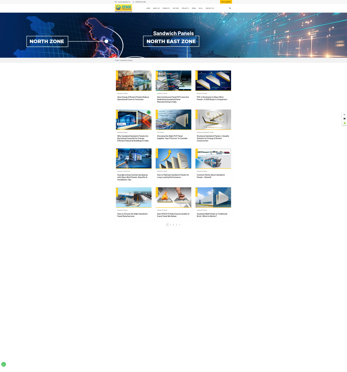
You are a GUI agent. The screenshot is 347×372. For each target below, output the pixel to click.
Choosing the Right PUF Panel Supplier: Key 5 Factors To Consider (172, 137)
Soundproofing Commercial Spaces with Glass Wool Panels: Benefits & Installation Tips (132, 177)
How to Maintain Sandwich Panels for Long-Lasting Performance (173, 176)
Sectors (176, 8)
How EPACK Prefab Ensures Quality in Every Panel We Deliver (173, 215)
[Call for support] (344, 114)
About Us (156, 8)
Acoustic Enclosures (123, 171)
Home (148, 8)
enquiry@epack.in (123, 2)
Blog (200, 8)
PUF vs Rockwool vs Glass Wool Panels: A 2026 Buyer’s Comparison (212, 98)
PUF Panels (160, 132)
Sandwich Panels (122, 93)
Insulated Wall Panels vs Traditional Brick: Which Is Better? (212, 215)
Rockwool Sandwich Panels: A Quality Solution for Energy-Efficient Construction (213, 138)
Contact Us (209, 8)
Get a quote (226, 2)
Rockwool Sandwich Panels (205, 132)
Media (194, 8)
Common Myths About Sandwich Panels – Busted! (211, 176)
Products (166, 8)
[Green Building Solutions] (344, 122)
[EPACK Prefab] (123, 8)
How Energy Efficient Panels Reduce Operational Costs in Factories (133, 98)
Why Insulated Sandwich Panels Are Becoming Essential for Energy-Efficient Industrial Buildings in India (132, 138)
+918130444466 (140, 2)
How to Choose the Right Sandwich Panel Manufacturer (132, 215)
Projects (185, 8)
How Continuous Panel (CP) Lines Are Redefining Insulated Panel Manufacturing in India (173, 99)
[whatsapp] (3, 364)
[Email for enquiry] (344, 118)
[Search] (230, 8)
